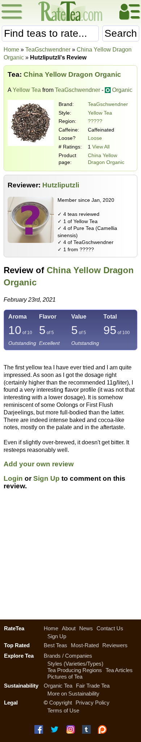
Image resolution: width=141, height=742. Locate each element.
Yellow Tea (27, 90)
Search (120, 33)
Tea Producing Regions (74, 670)
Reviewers (115, 645)
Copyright (60, 702)
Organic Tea (58, 686)
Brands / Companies (68, 656)
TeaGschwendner (108, 104)
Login (13, 478)
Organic (122, 90)
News (86, 628)
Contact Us (110, 628)
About (69, 628)
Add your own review (39, 464)
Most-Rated (85, 645)
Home (11, 49)
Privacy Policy (93, 702)
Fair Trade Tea (93, 686)
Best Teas (55, 645)
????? (95, 121)
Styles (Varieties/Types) (75, 664)
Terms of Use (63, 710)
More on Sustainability (73, 693)
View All (101, 147)
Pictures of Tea (64, 677)
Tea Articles (119, 670)
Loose (95, 138)
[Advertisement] (70, 558)
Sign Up (46, 478)
